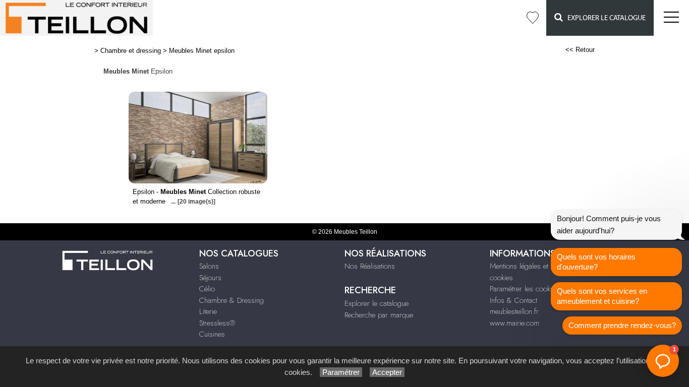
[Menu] (671, 18)
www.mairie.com (514, 323)
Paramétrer (341, 372)
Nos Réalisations (369, 266)
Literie (208, 311)
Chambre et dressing (130, 50)
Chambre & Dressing (231, 300)
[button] (663, 361)
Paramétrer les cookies (524, 288)
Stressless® (217, 323)
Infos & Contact (513, 300)
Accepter (387, 372)
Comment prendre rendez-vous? (622, 325)
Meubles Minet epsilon (202, 50)
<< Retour (580, 49)
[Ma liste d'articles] (532, 18)
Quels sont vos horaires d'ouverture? (596, 261)
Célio (207, 288)
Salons (209, 266)
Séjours (210, 277)
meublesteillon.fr (514, 311)
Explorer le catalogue (604, 18)
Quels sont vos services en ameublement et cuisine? (602, 296)
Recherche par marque (378, 314)
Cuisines (212, 334)
